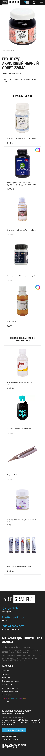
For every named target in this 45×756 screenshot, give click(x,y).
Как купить (7, 684)
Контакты (6, 695)
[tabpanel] (22, 26)
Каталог (5, 674)
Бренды (6, 678)
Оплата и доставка (10, 681)
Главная (5, 671)
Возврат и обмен (10, 688)
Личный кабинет (10, 691)
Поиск (7, 702)
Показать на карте (14, 730)
